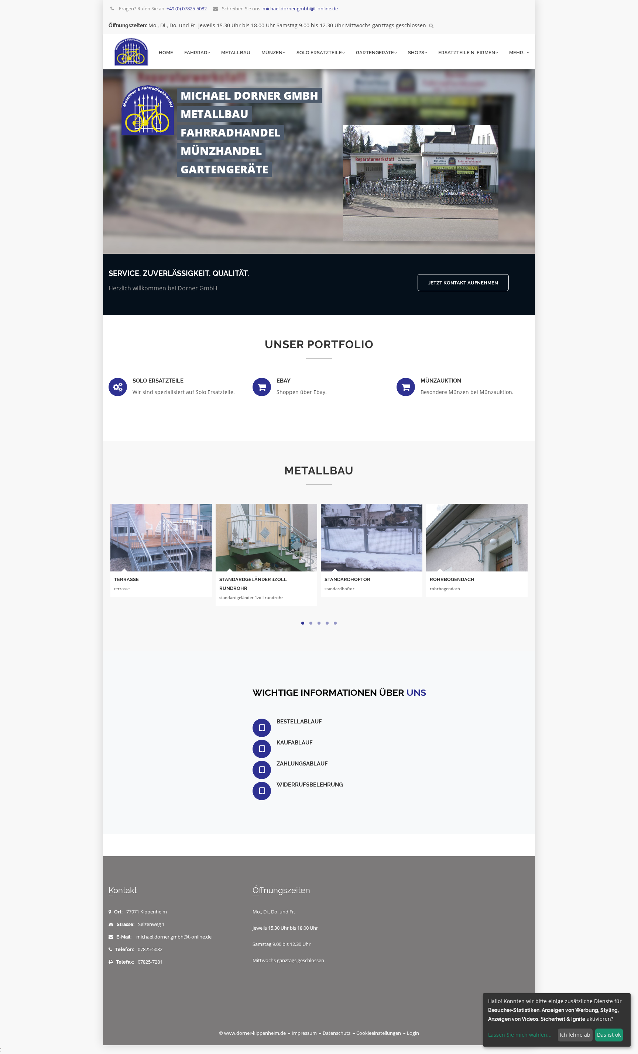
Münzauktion (441, 380)
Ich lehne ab (575, 1034)
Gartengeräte (375, 52)
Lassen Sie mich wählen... (520, 1034)
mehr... (517, 52)
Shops (416, 52)
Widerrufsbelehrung (310, 784)
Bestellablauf (299, 721)
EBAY (284, 380)
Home (166, 52)
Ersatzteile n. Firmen (466, 52)
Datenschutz (336, 1033)
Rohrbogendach (452, 579)
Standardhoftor (347, 579)
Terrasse (126, 579)
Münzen (271, 52)
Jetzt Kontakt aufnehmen (463, 283)
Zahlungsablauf (302, 763)
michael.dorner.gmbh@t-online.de (174, 937)
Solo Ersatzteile (319, 52)
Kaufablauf (295, 742)
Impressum (304, 1033)
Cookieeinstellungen (378, 1033)
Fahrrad (195, 52)
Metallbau (235, 52)
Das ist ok (609, 1034)
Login (413, 1033)
